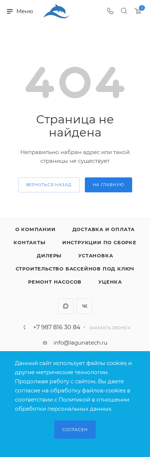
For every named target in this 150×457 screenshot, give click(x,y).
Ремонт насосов (55, 282)
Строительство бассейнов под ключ (75, 269)
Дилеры (49, 255)
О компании (35, 229)
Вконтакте (84, 306)
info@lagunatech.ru (80, 342)
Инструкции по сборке (99, 242)
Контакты (29, 242)
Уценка (110, 282)
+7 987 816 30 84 (56, 327)
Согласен (74, 429)
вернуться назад (49, 184)
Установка (95, 255)
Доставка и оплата (103, 229)
